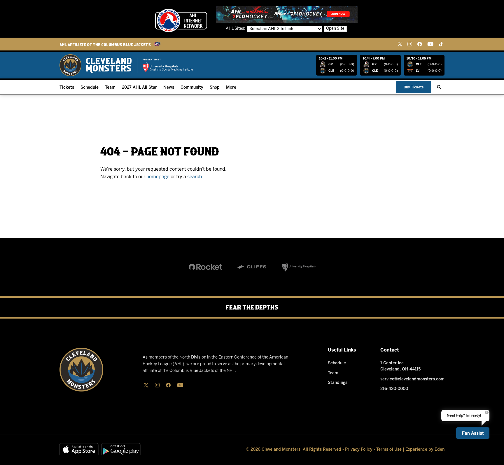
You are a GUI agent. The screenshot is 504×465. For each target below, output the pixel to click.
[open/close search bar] (439, 87)
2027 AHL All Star (139, 88)
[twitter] (399, 44)
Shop (215, 88)
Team (110, 88)
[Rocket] (205, 267)
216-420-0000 (394, 389)
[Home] (96, 65)
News (168, 88)
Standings (337, 383)
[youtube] (430, 44)
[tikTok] (441, 44)
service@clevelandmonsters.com (412, 379)
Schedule (89, 88)
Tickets (67, 88)
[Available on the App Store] (79, 449)
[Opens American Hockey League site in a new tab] (181, 20)
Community (192, 88)
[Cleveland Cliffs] (252, 267)
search (194, 177)
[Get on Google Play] (121, 449)
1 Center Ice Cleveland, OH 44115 (400, 366)
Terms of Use (389, 450)
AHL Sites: (236, 29)
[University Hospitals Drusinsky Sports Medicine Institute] (168, 67)
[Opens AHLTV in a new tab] (287, 14)
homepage (157, 177)
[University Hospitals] (299, 267)
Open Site (335, 29)
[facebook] (419, 44)
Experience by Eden (424, 450)
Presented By (152, 60)
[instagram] (409, 44)
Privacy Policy (358, 450)
